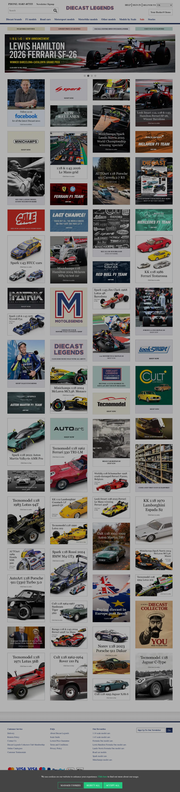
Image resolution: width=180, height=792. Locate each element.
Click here (102, 776)
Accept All (113, 785)
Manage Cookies (71, 785)
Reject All (93, 785)
